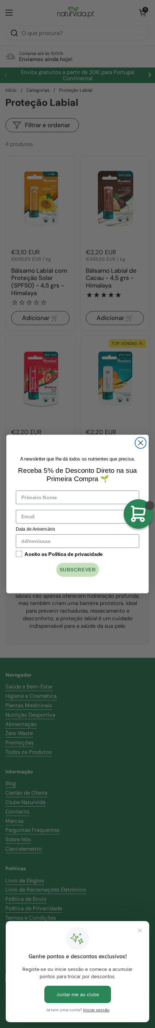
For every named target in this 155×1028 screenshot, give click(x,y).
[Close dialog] (140, 443)
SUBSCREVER (77, 570)
